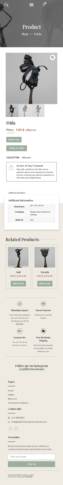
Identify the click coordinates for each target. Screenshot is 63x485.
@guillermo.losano (31, 369)
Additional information (16, 193)
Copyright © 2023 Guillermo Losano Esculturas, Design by (21, 476)
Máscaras (26, 157)
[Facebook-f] (10, 428)
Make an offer (16, 148)
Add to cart (13, 139)
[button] (31, 4)
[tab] (17, 193)
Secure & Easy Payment (30, 165)
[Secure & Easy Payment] (11, 167)
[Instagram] (16, 428)
